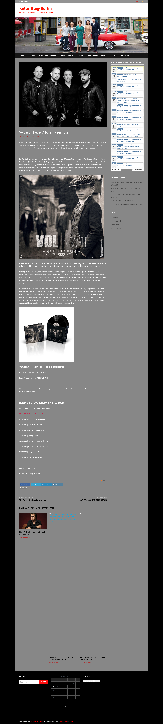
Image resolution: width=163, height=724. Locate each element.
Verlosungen (93, 55)
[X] (140, 1)
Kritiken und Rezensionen (47, 55)
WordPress (63, 721)
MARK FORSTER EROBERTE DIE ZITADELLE (126, 204)
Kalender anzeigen (137, 169)
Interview (31, 55)
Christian (25, 136)
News (63, 55)
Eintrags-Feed (116, 221)
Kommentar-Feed (117, 225)
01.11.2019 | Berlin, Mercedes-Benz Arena (35, 414)
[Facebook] (135, 1)
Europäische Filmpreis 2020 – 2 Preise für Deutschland (61, 658)
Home (23, 55)
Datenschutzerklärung (120, 55)
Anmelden (114, 218)
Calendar (81, 55)
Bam (71, 721)
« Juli (65, 706)
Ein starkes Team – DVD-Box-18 (122, 200)
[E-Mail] (142, 1)
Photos (70, 55)
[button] (116, 170)
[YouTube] (137, 1)
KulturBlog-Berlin (35, 8)
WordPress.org (116, 228)
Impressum (104, 55)
